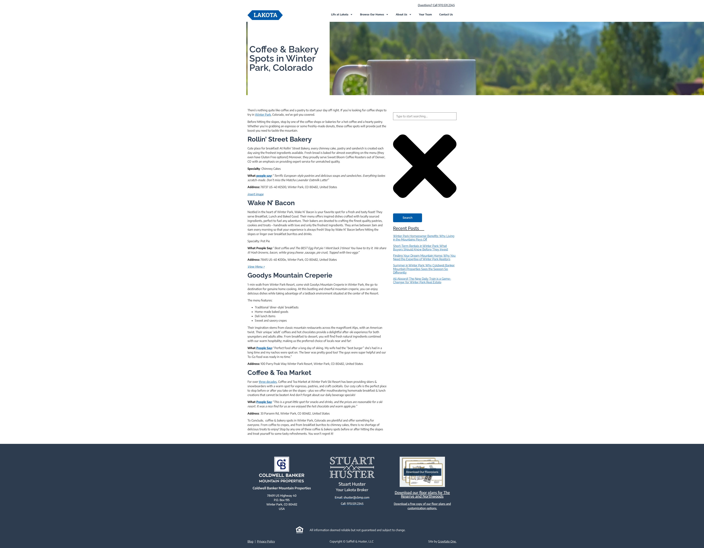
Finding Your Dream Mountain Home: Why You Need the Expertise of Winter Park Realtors (424, 257)
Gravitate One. (447, 541)
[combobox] (424, 116)
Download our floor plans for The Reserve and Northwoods (422, 494)
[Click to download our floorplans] (422, 472)
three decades (268, 382)
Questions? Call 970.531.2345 (436, 5)
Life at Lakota (339, 14)
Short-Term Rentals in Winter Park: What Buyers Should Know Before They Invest (420, 247)
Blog (250, 541)
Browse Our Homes (372, 14)
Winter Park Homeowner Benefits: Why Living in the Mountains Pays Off (423, 237)
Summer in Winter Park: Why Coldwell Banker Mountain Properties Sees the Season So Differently (424, 269)
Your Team (425, 14)
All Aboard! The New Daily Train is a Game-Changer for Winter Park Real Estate (422, 280)
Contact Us (446, 14)
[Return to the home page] (265, 15)
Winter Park (263, 114)
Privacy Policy (266, 541)
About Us (401, 14)
